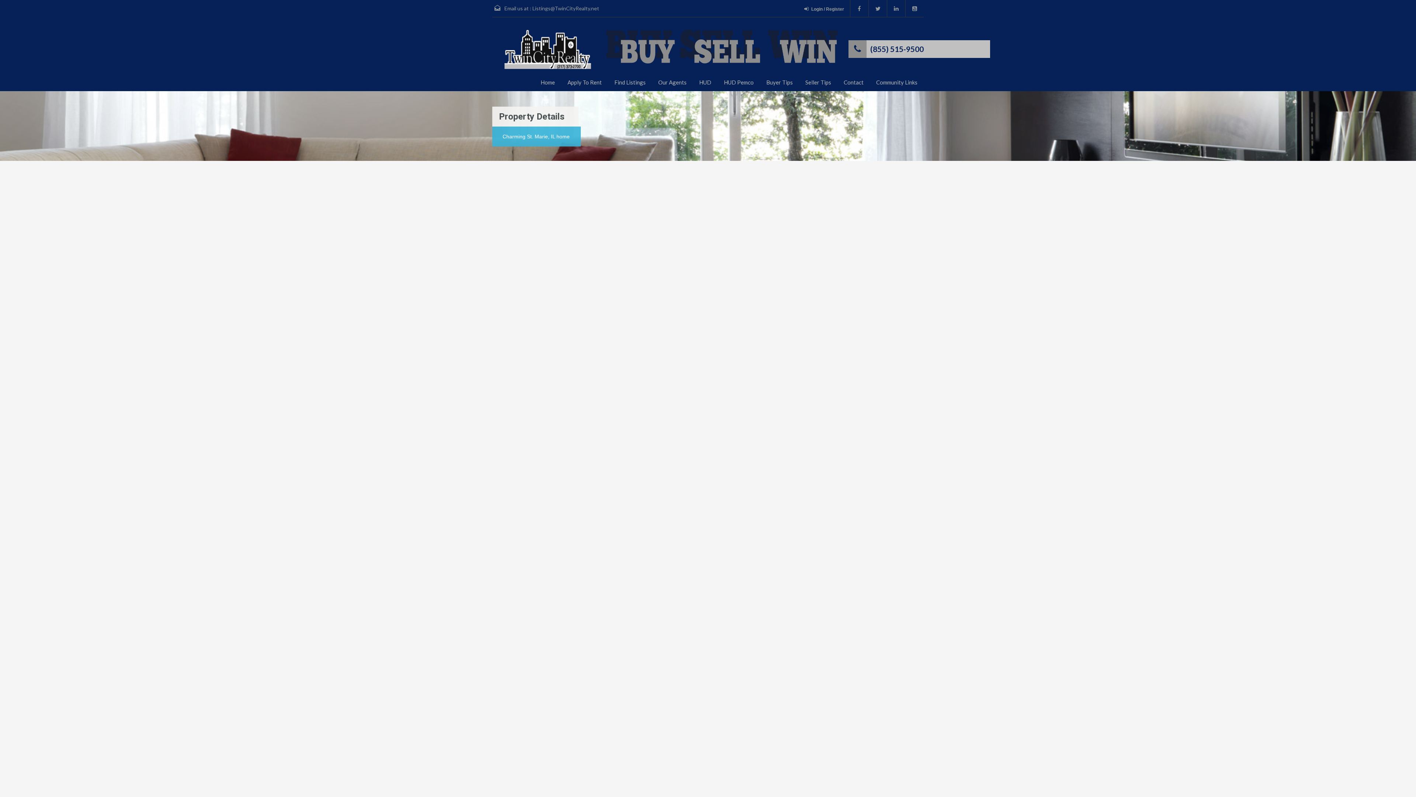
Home (548, 82)
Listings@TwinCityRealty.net (565, 8)
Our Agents (672, 82)
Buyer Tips (779, 82)
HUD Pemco (739, 82)
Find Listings (630, 82)
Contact (854, 82)
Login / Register (827, 9)
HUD (705, 82)
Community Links (896, 82)
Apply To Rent (585, 82)
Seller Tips (818, 82)
